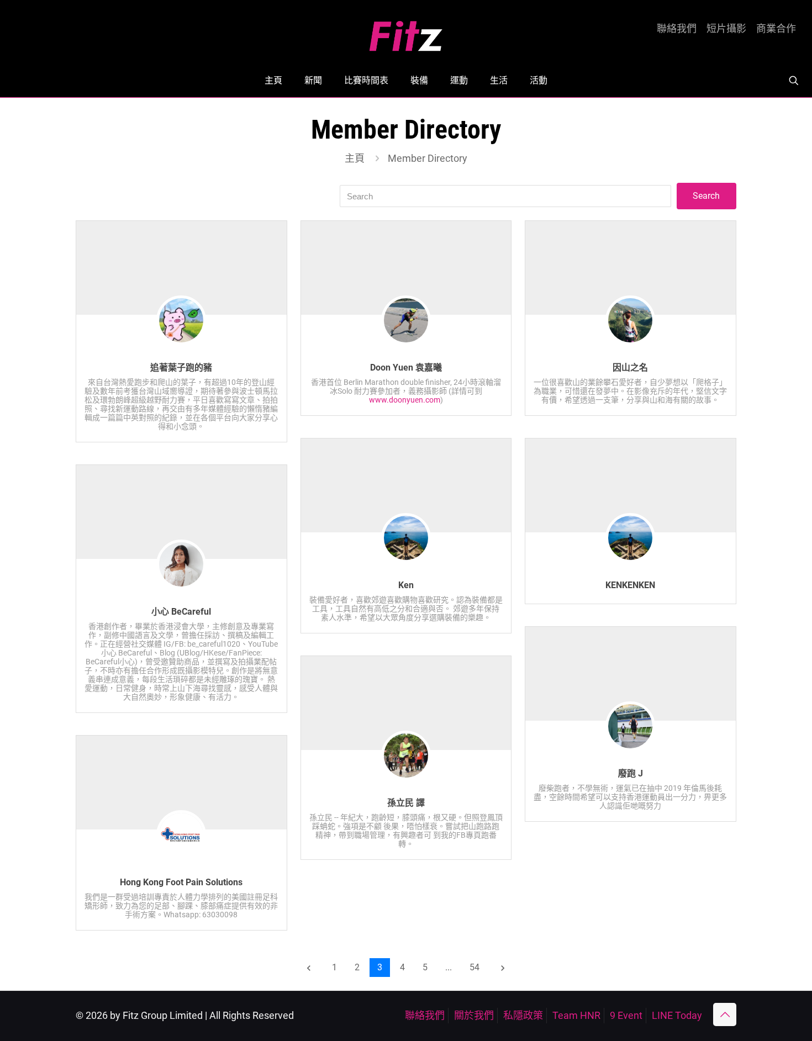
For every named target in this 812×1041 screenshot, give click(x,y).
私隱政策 (523, 1015)
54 (474, 967)
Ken (406, 585)
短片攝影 (726, 29)
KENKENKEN (630, 585)
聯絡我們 (677, 29)
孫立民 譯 (406, 802)
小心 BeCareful (181, 611)
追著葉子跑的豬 (181, 367)
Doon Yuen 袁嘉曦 (406, 367)
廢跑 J (630, 773)
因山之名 (630, 367)
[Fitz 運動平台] (406, 32)
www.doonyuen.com (404, 399)
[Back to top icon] (724, 1014)
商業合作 (776, 29)
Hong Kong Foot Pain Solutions (181, 882)
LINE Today (677, 1015)
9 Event (626, 1015)
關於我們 (474, 1015)
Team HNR (576, 1015)
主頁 (355, 158)
